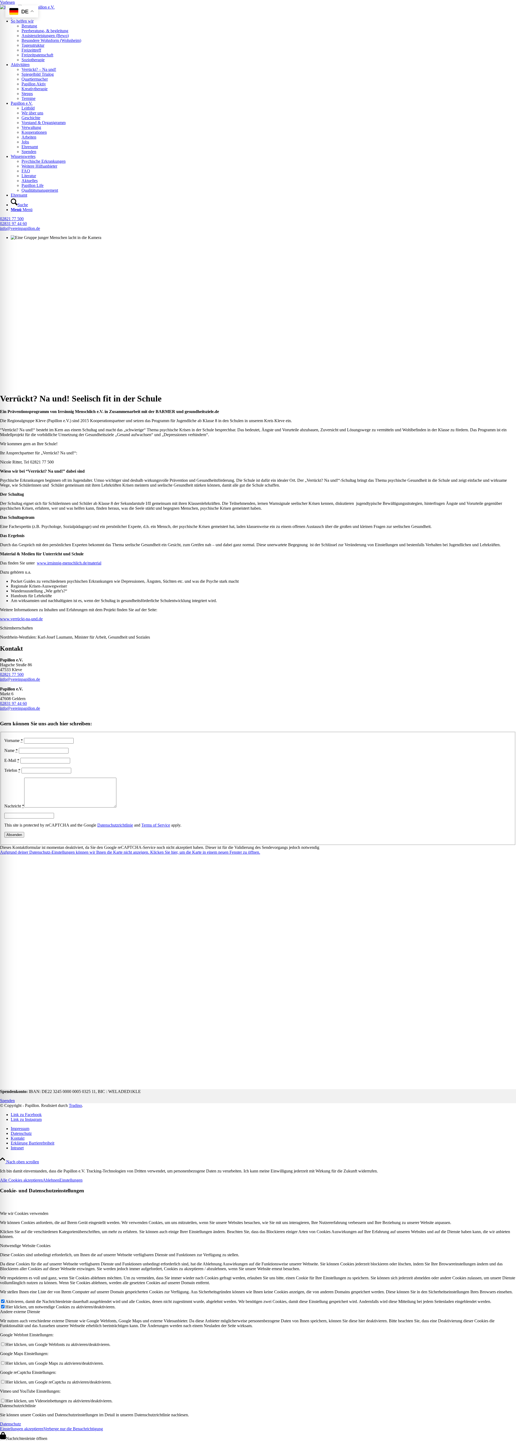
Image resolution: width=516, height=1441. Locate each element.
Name (11, 750)
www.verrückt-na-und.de (21, 619)
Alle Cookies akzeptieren (21, 1180)
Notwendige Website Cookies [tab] (25, 1245)
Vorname (13, 740)
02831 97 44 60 (13, 223)
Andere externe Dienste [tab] (20, 1311)
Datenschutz (10, 1424)
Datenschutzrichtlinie (115, 825)
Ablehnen (51, 1180)
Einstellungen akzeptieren (22, 1428)
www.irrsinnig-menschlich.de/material (69, 563)
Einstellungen (71, 1180)
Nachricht (14, 806)
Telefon (12, 770)
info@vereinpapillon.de (20, 228)
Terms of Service (155, 825)
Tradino (75, 1105)
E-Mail (11, 760)
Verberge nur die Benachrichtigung (73, 1428)
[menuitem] (263, 16)
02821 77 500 (12, 218)
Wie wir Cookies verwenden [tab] (24, 1213)
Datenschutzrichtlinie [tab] (18, 1405)
